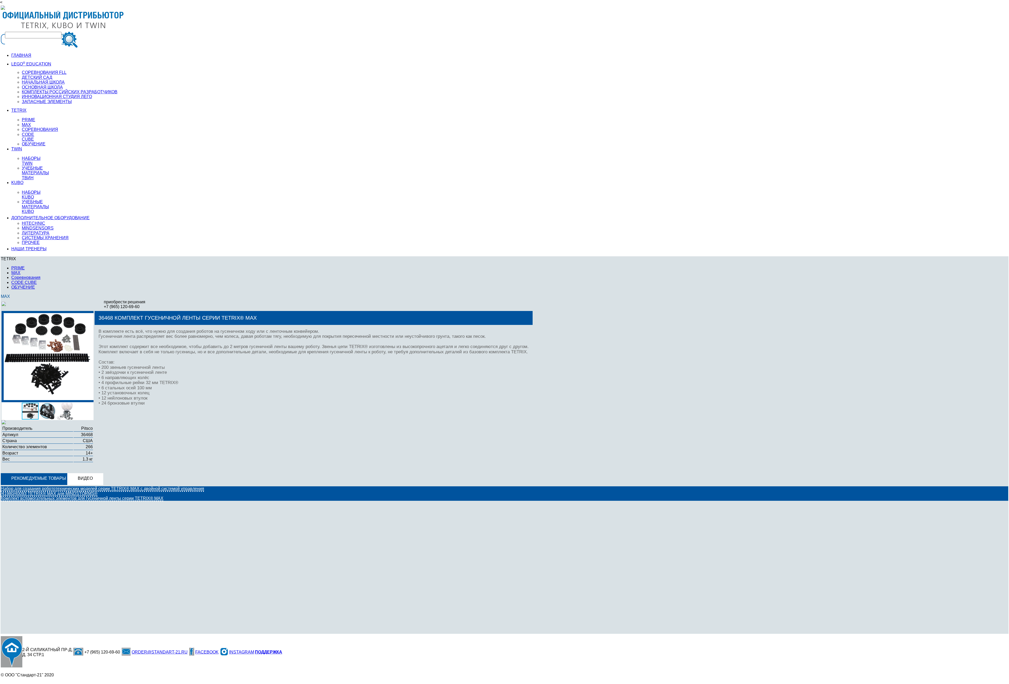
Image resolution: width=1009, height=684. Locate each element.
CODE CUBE (28, 136)
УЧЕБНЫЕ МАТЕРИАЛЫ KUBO (35, 207)
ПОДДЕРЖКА (268, 652)
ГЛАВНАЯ (21, 55)
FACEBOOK (207, 652)
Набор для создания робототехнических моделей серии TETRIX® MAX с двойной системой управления (102, 488)
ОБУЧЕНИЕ (33, 144)
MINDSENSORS (38, 228)
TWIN (16, 149)
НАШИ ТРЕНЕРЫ (29, 249)
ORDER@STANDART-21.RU (160, 652)
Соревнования (25, 277)
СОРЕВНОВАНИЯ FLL (44, 72)
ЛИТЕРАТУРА (35, 233)
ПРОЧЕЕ (31, 242)
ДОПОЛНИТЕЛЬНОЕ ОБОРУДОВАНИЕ (50, 218)
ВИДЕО (85, 478)
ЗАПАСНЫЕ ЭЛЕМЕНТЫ (47, 101)
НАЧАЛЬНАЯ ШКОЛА (43, 82)
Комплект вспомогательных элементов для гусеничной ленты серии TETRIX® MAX (82, 498)
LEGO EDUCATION (31, 64)
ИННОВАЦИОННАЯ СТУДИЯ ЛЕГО (57, 96)
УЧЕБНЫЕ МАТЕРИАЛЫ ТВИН (35, 173)
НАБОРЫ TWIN (31, 160)
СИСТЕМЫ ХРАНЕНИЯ (45, 238)
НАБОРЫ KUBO (31, 194)
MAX (26, 124)
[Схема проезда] (11, 651)
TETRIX (19, 110)
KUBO (17, 182)
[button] (91, 318)
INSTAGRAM (241, 652)
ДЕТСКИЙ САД (37, 77)
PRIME (28, 120)
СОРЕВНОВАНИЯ (40, 129)
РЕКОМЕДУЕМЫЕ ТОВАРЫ (38, 478)
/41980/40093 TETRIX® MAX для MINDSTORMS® (49, 493)
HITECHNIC (33, 223)
